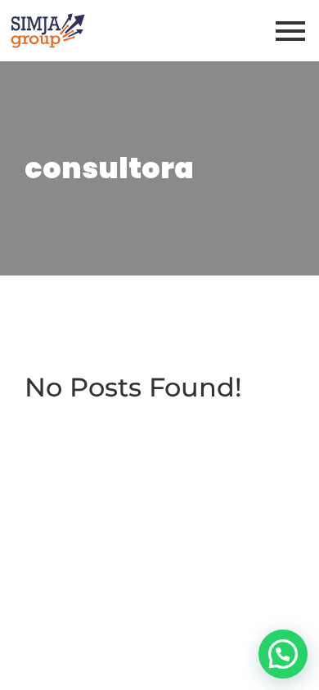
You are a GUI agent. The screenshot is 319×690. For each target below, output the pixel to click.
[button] (283, 654)
